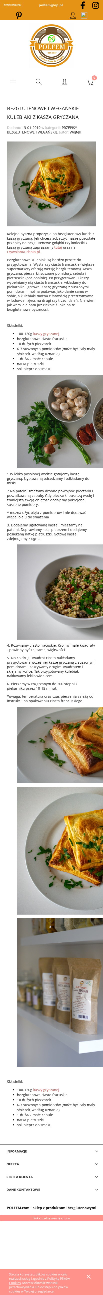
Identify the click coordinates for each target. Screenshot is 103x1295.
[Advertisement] (51, 1253)
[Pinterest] (19, 15)
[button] (13, 81)
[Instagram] (96, 5)
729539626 (12, 5)
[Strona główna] (52, 45)
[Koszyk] (90, 81)
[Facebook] (83, 5)
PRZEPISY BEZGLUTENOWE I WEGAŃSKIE (42, 129)
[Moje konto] (64, 82)
